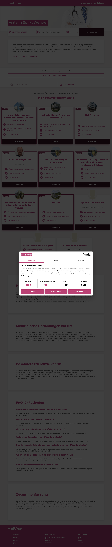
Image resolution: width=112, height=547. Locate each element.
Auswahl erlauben (56, 291)
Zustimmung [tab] (31, 260)
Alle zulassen (79, 291)
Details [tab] (56, 260)
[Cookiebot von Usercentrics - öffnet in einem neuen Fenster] (84, 254)
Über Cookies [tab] (81, 260)
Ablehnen (32, 291)
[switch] (46, 285)
